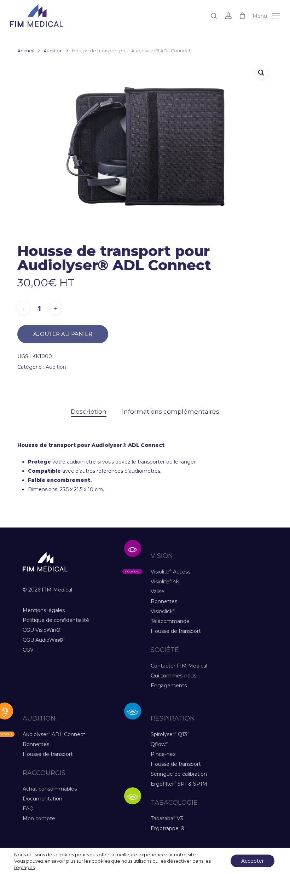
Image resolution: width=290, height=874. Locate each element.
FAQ (28, 808)
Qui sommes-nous (173, 675)
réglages (24, 867)
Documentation (42, 799)
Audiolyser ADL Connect (54, 734)
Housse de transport (176, 631)
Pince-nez (163, 754)
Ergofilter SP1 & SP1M (179, 784)
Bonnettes (164, 601)
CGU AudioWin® (43, 640)
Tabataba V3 (167, 818)
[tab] (89, 411)
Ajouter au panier (62, 334)
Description (88, 411)
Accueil (25, 50)
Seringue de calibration (179, 774)
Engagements (169, 685)
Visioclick (163, 611)
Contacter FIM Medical (179, 666)
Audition (53, 50)
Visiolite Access (170, 572)
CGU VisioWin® (41, 630)
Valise (157, 591)
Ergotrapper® (168, 828)
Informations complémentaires (170, 411)
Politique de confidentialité (56, 620)
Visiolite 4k (165, 581)
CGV (28, 650)
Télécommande (170, 621)
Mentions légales (44, 610)
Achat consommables (50, 789)
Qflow (159, 744)
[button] (266, 15)
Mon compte (39, 818)
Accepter (252, 861)
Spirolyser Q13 (170, 734)
